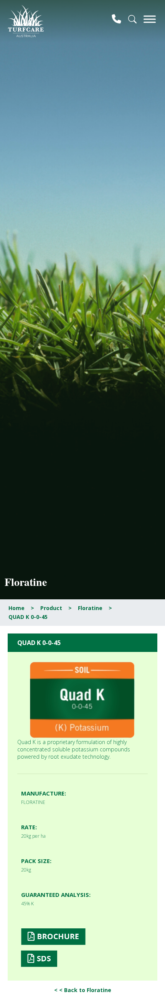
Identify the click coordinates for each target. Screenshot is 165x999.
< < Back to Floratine (82, 990)
